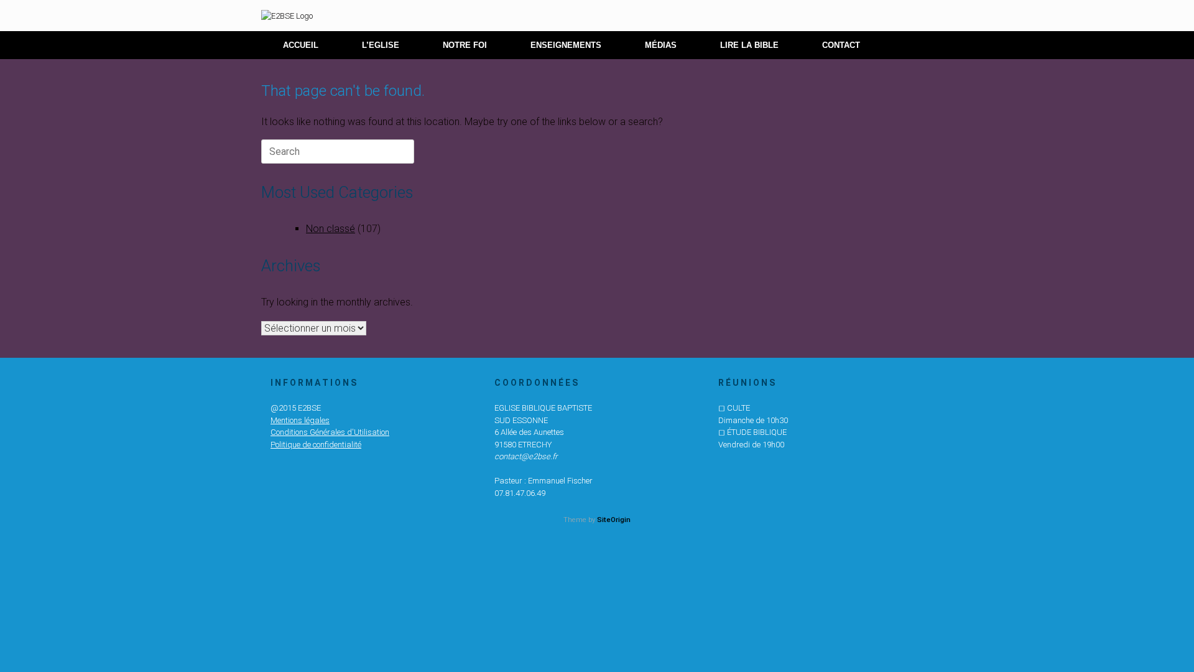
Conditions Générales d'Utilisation (330, 432)
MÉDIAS (661, 45)
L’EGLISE (380, 45)
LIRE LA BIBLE (749, 45)
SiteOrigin (614, 519)
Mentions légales (300, 420)
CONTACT (841, 45)
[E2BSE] (287, 15)
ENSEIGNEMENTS (565, 45)
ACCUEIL (300, 45)
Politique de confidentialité (316, 444)
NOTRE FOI (465, 45)
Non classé (330, 229)
